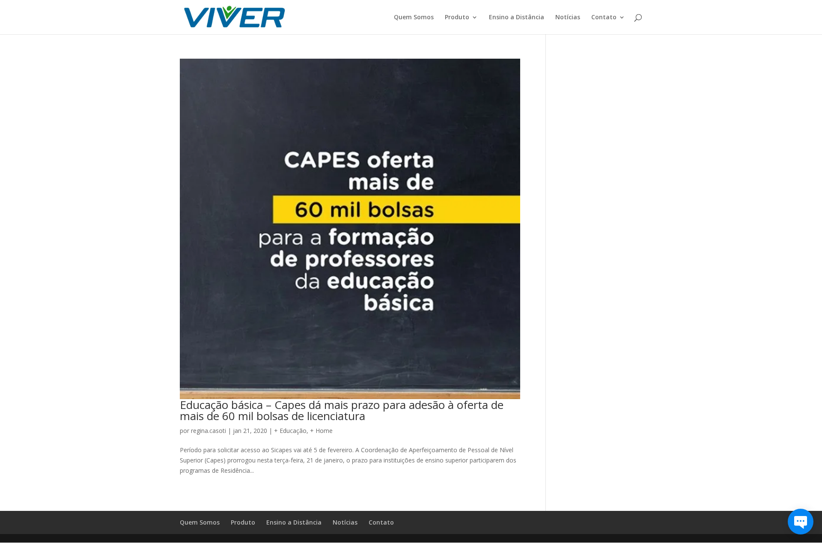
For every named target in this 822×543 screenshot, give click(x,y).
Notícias (567, 17)
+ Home (321, 431)
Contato (603, 17)
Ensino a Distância (516, 17)
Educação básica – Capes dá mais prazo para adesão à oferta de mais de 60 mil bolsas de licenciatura (341, 410)
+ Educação (290, 431)
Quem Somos (414, 17)
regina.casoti (208, 431)
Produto (457, 17)
